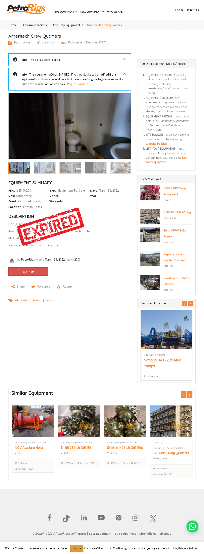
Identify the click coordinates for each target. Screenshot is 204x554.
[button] (171, 10)
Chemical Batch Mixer (169, 453)
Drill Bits (42, 442)
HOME (82, 533)
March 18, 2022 (55, 259)
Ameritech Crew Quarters (104, 25)
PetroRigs (28, 259)
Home (12, 25)
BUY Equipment (125, 533)
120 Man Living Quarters (125, 453)
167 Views (23, 463)
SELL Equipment (100, 533)
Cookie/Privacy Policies (183, 548)
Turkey (167, 200)
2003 (77, 259)
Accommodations (35, 25)
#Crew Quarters (43, 300)
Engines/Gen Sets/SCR (155, 354)
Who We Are (115, 11)
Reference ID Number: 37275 (86, 42)
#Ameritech (23, 300)
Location (47, 42)
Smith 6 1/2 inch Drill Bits (79, 448)
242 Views (162, 468)
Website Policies (156, 144)
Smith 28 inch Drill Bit (30, 448)
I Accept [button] (77, 548)
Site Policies (147, 533)
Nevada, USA (170, 218)
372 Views (69, 463)
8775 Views (116, 468)
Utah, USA (168, 242)
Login (179, 10)
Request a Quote (77, 84)
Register (193, 10)
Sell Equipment (91, 11)
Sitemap (165, 533)
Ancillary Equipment (66, 25)
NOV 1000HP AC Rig (177, 212)
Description (21, 42)
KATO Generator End (161, 360)
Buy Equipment (64, 11)
